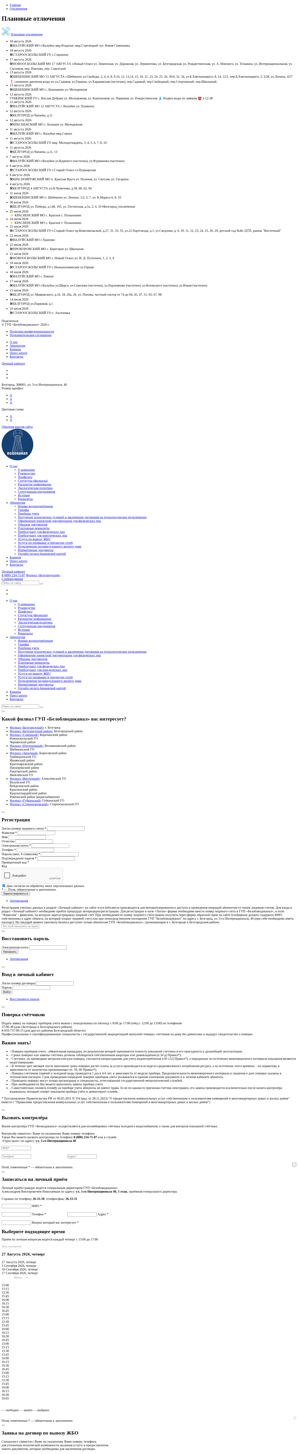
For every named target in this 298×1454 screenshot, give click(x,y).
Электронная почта (16, 845)
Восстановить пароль (24, 999)
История (24, 495)
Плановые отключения (26, 34)
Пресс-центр (18, 353)
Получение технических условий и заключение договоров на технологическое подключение (82, 517)
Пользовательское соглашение (30, 335)
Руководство (26, 473)
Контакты (16, 356)
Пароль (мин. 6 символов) (21, 854)
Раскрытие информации (34, 484)
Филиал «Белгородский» (43, 575)
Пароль (7, 987)
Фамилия (9, 832)
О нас (14, 342)
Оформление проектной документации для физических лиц (59, 521)
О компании (26, 469)
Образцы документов (32, 524)
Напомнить (10, 951)
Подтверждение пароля (19, 858)
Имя (5, 837)
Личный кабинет (13, 363)
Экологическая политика (35, 488)
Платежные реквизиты (33, 528)
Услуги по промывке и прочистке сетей (45, 542)
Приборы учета (28, 513)
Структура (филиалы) (33, 480)
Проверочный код (15, 862)
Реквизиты (25, 499)
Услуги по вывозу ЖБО (34, 539)
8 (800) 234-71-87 (13, 575)
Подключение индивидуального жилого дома (49, 546)
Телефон (9, 850)
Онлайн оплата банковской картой (42, 553)
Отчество (8, 841)
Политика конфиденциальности (32, 331)
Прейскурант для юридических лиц (42, 535)
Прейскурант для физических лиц (41, 532)
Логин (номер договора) (18, 983)
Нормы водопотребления (35, 506)
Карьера (15, 349)
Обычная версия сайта (17, 426)
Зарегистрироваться (15, 893)
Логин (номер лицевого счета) (24, 828)
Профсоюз (25, 477)
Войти (7, 991)
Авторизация (19, 900)
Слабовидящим (12, 579)
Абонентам (17, 345)
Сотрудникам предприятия (36, 491)
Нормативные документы (36, 550)
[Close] (3, 711)
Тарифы (23, 510)
